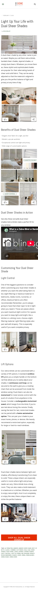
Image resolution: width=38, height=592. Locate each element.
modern (26, 553)
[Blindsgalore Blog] (19, 4)
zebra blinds (30, 555)
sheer (19, 555)
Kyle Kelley (6, 31)
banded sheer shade (25, 548)
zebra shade (5, 557)
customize (19, 550)
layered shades (29, 551)
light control (6, 553)
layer (16, 551)
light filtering (16, 553)
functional (10, 551)
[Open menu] (3, 4)
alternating (9, 548)
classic (7, 550)
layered (20, 551)
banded (16, 548)
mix (22, 553)
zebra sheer (13, 557)
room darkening (6, 555)
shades (14, 555)
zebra (23, 555)
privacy (32, 553)
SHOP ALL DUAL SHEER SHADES (19, 538)
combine (13, 550)
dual (25, 550)
